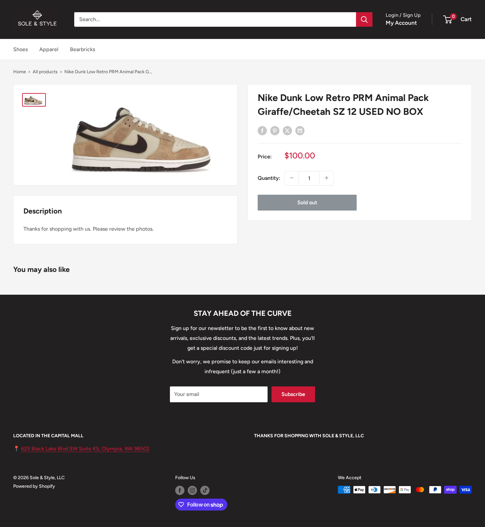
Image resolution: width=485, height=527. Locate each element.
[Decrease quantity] (292, 178)
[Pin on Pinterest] (274, 130)
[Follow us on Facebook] (179, 490)
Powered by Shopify (34, 486)
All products (45, 72)
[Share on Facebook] (262, 130)
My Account (401, 22)
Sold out (307, 202)
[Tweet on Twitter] (287, 130)
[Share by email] (300, 130)
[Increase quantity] (327, 178)
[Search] (364, 19)
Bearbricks (82, 49)
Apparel (48, 49)
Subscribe (293, 394)
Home (19, 72)
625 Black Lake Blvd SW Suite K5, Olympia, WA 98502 (85, 448)
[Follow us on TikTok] (205, 490)
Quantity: (269, 178)
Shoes (20, 49)
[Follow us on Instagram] (192, 490)
